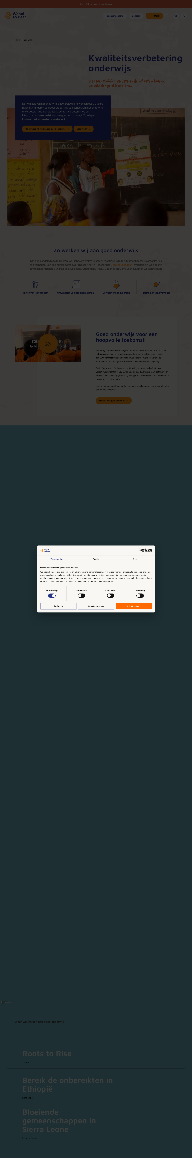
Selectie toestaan (96, 606)
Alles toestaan (133, 606)
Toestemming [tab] (57, 559)
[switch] (81, 596)
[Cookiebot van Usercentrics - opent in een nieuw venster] (140, 550)
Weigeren (58, 606)
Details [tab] (96, 559)
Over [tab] (135, 559)
